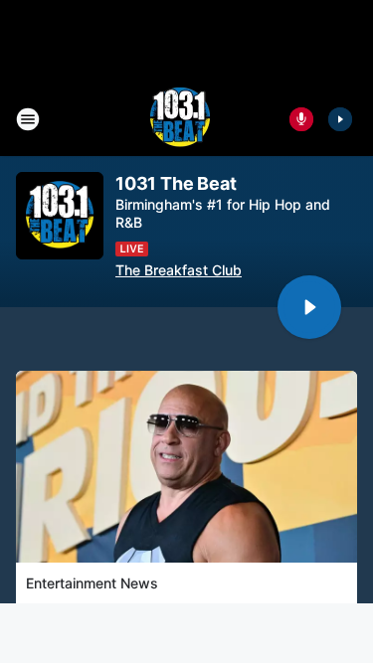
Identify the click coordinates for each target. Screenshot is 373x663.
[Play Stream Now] (340, 119)
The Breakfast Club (178, 269)
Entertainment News (92, 583)
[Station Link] (180, 119)
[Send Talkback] (301, 119)
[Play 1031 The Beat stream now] (59, 216)
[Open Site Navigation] (28, 119)
